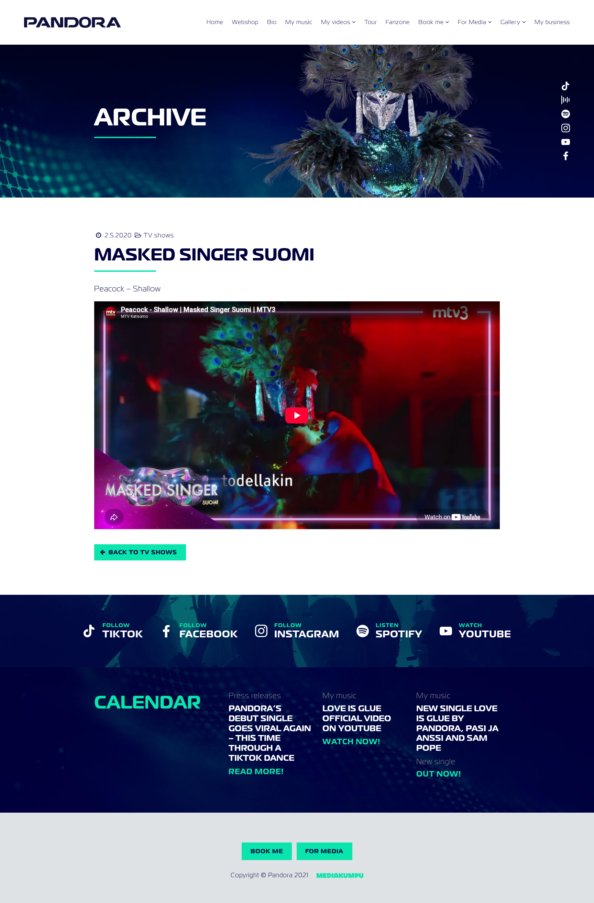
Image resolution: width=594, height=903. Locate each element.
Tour (370, 22)
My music (298, 22)
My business (552, 22)
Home (215, 22)
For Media (472, 22)
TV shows (159, 235)
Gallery (510, 22)
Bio (272, 22)
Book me (431, 22)
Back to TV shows (143, 552)
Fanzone (398, 22)
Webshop (245, 22)
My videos (335, 22)
